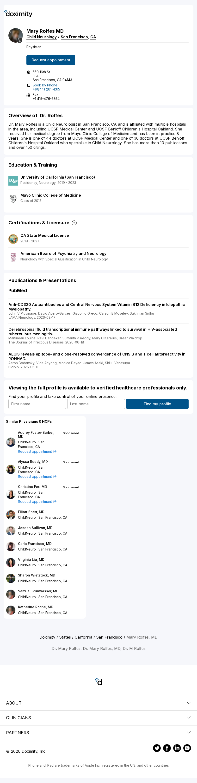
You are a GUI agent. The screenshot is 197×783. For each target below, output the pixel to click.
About (14, 702)
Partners (17, 732)
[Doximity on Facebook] (167, 749)
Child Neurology (41, 36)
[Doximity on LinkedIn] (177, 749)
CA (93, 36)
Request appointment (50, 60)
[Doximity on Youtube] (187, 749)
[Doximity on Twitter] (157, 749)
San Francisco (74, 36)
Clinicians (18, 717)
